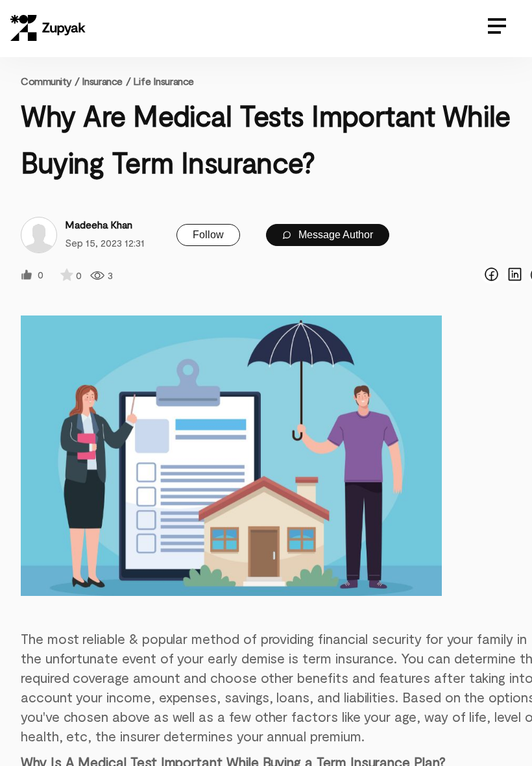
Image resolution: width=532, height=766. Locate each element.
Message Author (334, 234)
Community (50, 81)
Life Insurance (163, 81)
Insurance (102, 81)
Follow (208, 234)
